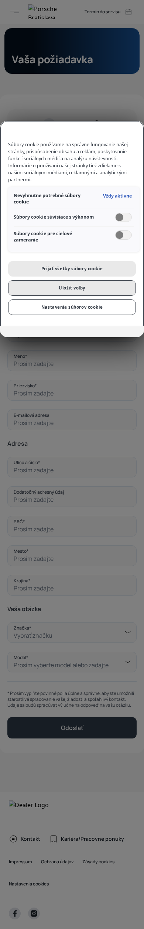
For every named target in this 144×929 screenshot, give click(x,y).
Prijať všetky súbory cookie (72, 268)
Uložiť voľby (72, 288)
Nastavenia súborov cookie (72, 307)
